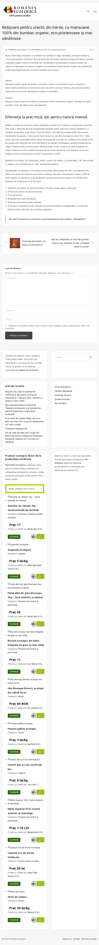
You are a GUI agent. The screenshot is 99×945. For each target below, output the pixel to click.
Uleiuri (21, 696)
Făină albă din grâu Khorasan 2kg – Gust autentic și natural (25, 595)
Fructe (21, 732)
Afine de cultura (17, 896)
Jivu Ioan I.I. (33, 784)
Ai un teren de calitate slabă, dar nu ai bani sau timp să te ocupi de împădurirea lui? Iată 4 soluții (24, 421)
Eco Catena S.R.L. (35, 708)
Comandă (14, 536)
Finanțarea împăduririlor (16, 428)
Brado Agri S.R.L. (35, 529)
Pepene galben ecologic (22, 728)
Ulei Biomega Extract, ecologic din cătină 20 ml (26, 690)
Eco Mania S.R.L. (35, 664)
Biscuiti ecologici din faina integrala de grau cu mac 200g (26, 642)
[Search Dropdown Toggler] (88, 11)
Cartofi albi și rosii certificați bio (25, 767)
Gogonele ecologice (19, 549)
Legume (22, 553)
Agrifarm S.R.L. (34, 744)
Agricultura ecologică (15, 465)
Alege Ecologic (59, 50)
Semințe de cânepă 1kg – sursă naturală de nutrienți (23, 508)
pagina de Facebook (28, 370)
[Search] (90, 357)
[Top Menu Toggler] (95, 12)
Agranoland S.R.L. (35, 832)
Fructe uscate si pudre (28, 861)
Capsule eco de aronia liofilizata (21, 855)
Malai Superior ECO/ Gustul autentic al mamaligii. (24, 811)
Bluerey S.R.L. (33, 912)
